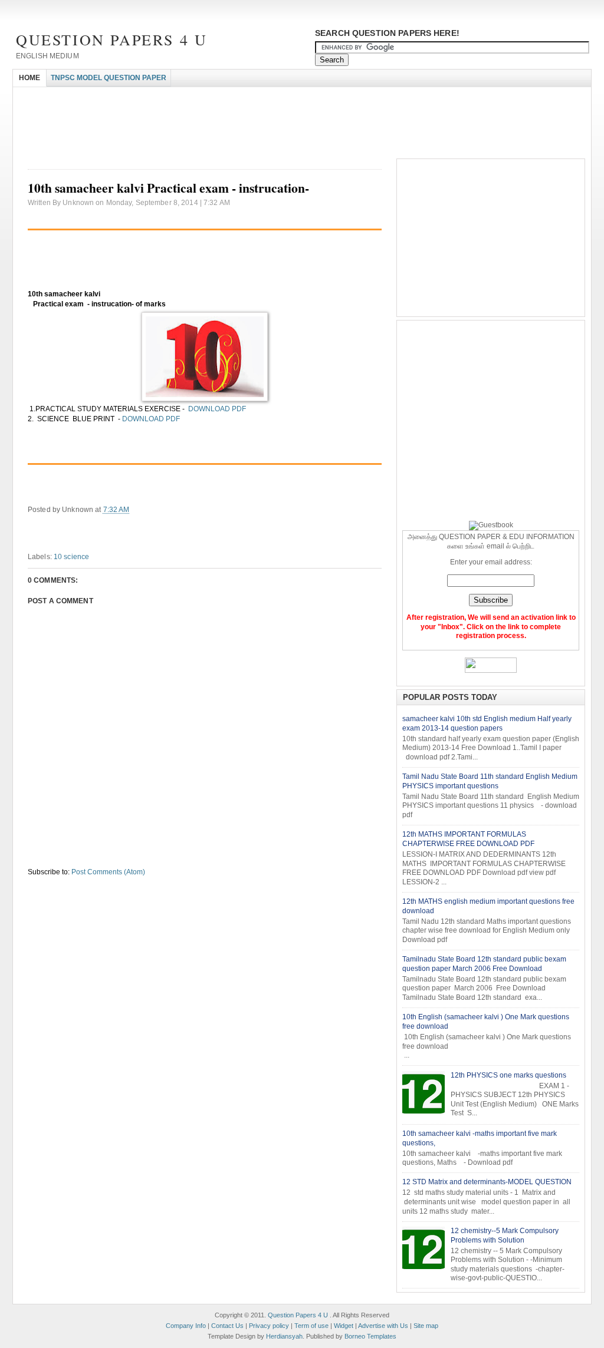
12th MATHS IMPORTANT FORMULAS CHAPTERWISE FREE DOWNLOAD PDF (468, 839)
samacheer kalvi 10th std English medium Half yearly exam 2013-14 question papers (487, 723)
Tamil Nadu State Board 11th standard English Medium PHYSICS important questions (489, 781)
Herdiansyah (284, 1336)
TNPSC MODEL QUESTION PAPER (108, 78)
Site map (425, 1325)
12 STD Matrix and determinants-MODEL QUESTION (487, 1182)
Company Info (186, 1325)
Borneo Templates (370, 1336)
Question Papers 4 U (111, 39)
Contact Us (227, 1325)
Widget (343, 1325)
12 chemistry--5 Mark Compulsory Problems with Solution (505, 1235)
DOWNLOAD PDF (216, 409)
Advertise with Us (383, 1325)
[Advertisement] (227, 97)
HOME (29, 78)
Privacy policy (269, 1325)
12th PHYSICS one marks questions (508, 1075)
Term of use (311, 1325)
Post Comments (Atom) (108, 872)
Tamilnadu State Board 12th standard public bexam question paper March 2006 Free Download (484, 964)
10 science (71, 557)
